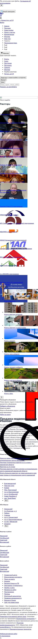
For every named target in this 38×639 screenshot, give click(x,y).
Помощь (7, 594)
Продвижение (9, 592)
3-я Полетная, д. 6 (10, 511)
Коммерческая (9, 34)
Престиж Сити (9, 486)
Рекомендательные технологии (20, 629)
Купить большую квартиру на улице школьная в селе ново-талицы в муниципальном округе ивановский (18, 474)
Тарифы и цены (9, 588)
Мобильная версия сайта (8, 634)
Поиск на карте (9, 579)
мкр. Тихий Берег (10, 498)
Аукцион (7, 581)
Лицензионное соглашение (25, 619)
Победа (6, 513)
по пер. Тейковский (10, 522)
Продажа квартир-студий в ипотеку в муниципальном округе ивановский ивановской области (18, 470)
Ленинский (3, 536)
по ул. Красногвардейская (13, 519)
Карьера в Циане (10, 600)
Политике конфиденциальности (11, 624)
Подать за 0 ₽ (9, 74)
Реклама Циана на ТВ (11, 583)
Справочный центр (10, 575)
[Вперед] (1, 397)
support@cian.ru (5, 627)
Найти (14, 87)
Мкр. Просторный (10, 490)
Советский (3, 540)
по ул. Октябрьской (11, 494)
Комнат (3, 80)
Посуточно (8, 63)
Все (6, 500)
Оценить (7, 67)
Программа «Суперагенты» (13, 585)
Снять (6, 61)
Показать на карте (6, 87)
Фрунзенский (4, 542)
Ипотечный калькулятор (12, 596)
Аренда (6, 26)
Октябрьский (4, 538)
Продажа (7, 28)
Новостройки (8, 30)
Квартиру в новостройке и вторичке (13, 77)
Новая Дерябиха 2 (10, 496)
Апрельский (8, 509)
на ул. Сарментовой (11, 517)
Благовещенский (10, 483)
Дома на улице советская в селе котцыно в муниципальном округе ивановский (14, 459)
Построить (8, 65)
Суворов (7, 515)
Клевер (6, 488)
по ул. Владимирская (11, 492)
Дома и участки (9, 32)
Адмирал (7, 524)
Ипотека (7, 37)
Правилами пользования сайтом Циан (13, 616)
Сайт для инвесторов (11, 602)
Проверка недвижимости (13, 598)
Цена (2, 82)
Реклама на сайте (10, 590)
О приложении (5, 636)
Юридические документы (13, 577)
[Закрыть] (1, 5)
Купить (6, 59)
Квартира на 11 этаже (7, 467)
